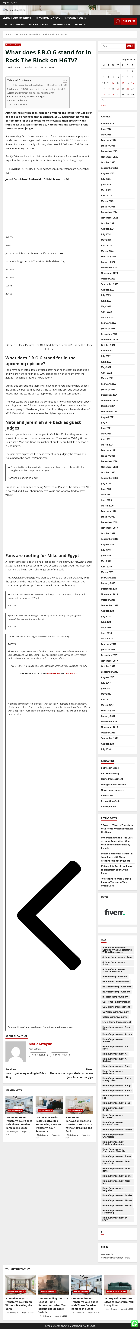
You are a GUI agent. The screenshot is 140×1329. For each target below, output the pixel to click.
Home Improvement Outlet (117, 1195)
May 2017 (106, 693)
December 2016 (109, 721)
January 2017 (108, 716)
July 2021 (106, 422)
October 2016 (108, 732)
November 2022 (109, 339)
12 (113, 82)
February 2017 (108, 710)
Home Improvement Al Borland (114, 1059)
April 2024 (106, 245)
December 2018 (109, 588)
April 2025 (106, 195)
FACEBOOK (72, 673)
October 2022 (108, 345)
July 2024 (106, 234)
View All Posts (60, 1054)
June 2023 (106, 300)
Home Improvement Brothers (113, 1109)
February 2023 (108, 322)
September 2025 (109, 167)
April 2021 (106, 439)
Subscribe (129, 21)
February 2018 (108, 644)
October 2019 (108, 533)
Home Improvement (112, 778)
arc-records (107, 1254)
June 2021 (106, 428)
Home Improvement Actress (113, 1040)
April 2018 (106, 633)
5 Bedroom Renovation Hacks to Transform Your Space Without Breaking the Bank (78, 1124)
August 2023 (107, 289)
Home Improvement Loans (117, 1175)
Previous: (25, 1073)
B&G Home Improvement (116, 981)
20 (118, 88)
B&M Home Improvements (116, 986)
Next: (71, 1073)
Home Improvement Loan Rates (116, 1169)
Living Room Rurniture (17, 17)
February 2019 (108, 577)
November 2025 (109, 156)
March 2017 (107, 704)
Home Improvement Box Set (115, 1096)
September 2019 (109, 538)
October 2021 (108, 405)
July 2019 (106, 549)
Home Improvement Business (113, 1116)
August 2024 (107, 228)
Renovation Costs (75, 17)
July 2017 (106, 682)
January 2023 (108, 328)
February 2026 (108, 140)
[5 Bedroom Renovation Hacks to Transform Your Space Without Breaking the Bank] (79, 1105)
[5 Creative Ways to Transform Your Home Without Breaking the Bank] (20, 1285)
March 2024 (107, 250)
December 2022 (109, 334)
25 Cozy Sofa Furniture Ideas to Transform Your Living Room (116, 870)
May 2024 (106, 239)
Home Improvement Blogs (116, 1085)
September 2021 (109, 411)
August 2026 (107, 123)
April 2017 (106, 699)
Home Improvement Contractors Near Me (113, 1150)
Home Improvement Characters (113, 1135)
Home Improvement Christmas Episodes (113, 1143)
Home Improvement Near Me (116, 1182)
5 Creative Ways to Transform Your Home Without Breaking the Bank (117, 829)
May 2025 (106, 190)
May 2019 (106, 561)
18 (108, 88)
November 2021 (109, 400)
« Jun (103, 105)
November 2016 (109, 727)
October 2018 (108, 599)
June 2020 (106, 489)
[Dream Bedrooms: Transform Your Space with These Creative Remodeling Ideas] (19, 1105)
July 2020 (106, 483)
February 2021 (108, 450)
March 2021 (107, 444)
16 (132, 82)
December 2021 (109, 394)
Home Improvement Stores (117, 1205)
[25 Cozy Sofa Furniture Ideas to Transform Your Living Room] (119, 1285)
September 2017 (109, 671)
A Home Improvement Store (114, 963)
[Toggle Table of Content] (64, 80)
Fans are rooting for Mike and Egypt (27, 96)
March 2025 (107, 201)
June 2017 (106, 688)
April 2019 (106, 566)
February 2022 (108, 383)
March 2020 (107, 505)
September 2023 (109, 284)
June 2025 (106, 184)
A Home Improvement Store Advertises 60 (114, 970)
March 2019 (107, 572)
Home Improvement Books (117, 1090)
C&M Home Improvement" (116, 1006)
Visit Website (38, 1054)
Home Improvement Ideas (116, 1156)
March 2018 (107, 638)
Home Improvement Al (114, 1053)
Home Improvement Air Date (115, 1047)
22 (127, 88)
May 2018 (106, 627)
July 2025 (106, 178)
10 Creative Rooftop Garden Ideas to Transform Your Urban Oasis (116, 882)
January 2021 (108, 455)
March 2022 (107, 378)
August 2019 (107, 544)
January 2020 (108, 516)
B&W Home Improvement (116, 991)
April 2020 (106, 500)
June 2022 (106, 361)
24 (103, 94)
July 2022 (106, 356)
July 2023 (106, 295)
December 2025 (109, 151)
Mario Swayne (14, 67)
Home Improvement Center (117, 1129)
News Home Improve (48, 17)
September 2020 (109, 477)
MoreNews (75, 1325)
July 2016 (106, 749)
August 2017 (107, 677)
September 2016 (109, 738)
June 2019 (106, 555)
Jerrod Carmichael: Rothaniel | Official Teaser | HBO (43, 85)
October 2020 (108, 472)
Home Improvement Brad (116, 1102)
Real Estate (107, 795)
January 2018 (108, 649)
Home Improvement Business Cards (113, 1123)
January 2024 (108, 262)
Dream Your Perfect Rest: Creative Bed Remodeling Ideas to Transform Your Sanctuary (48, 1124)
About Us (79, 24)
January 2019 (108, 583)
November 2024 (109, 217)
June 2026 (106, 129)
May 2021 (106, 433)
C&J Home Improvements (116, 1001)
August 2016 (107, 743)
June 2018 (106, 621)
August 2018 (107, 610)
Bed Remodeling (15, 24)
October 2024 (108, 223)
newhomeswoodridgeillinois (115, 1257)
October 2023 (108, 278)
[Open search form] (111, 21)
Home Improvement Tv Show (114, 1218)
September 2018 (109, 605)
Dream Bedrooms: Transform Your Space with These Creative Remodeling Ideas (18, 1122)
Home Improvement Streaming (113, 1211)
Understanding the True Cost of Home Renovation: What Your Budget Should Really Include (53, 1305)
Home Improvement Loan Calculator (116, 1162)
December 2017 (109, 655)
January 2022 (108, 389)
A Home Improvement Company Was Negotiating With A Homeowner (117, 949)
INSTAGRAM (53, 673)
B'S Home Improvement (115, 996)
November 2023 (109, 273)
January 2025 (108, 206)
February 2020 (108, 511)
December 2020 (109, 461)
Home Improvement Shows (117, 1200)
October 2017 (108, 666)
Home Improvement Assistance (113, 1072)
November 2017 (109, 660)
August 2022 (107, 350)
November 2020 (109, 466)
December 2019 (109, 522)
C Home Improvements (114, 1016)
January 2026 (108, 145)
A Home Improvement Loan (117, 957)
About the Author (18, 100)
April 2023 (106, 311)
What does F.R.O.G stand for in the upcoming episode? (37, 89)
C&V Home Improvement (115, 1011)
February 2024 (108, 256)
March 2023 (107, 317)
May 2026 (106, 134)
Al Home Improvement (114, 976)
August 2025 (107, 173)
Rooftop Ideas (61, 24)
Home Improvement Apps (116, 1066)
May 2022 (106, 367)
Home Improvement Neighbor (113, 1189)
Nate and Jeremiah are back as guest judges (31, 92)
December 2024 (109, 212)
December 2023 (109, 267)
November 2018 (109, 594)
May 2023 (106, 306)
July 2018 (106, 616)
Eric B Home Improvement (116, 1021)
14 (123, 82)
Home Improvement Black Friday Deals (116, 1079)
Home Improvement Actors (117, 1034)
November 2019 (109, 527)
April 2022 (106, 372)
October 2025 (108, 162)
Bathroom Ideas (39, 24)
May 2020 (106, 494)
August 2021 (107, 417)
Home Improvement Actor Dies (116, 1028)
